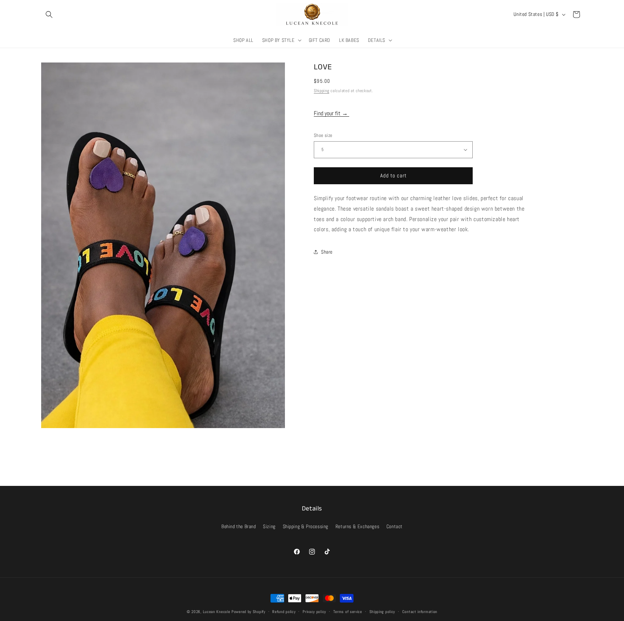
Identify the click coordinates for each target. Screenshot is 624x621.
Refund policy (283, 611)
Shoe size (323, 135)
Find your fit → (331, 113)
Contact (394, 526)
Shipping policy (382, 611)
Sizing (269, 526)
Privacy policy (314, 611)
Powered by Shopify (248, 611)
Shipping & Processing (306, 526)
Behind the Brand (238, 526)
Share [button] (327, 252)
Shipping (321, 91)
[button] (49, 14)
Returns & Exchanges (357, 526)
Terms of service (347, 611)
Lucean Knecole (216, 611)
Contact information (419, 611)
